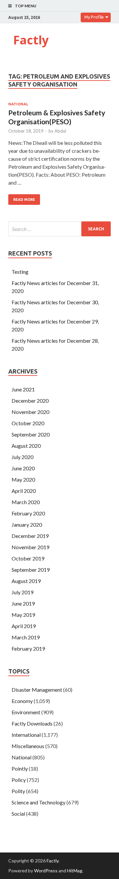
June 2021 (23, 389)
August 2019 (26, 581)
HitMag (74, 870)
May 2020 (23, 479)
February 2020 (28, 513)
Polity (18, 791)
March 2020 (26, 502)
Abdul (60, 131)
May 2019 (23, 615)
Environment (26, 712)
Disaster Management (37, 689)
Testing (20, 271)
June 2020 (23, 468)
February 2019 (28, 648)
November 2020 (30, 412)
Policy (19, 780)
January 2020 (27, 524)
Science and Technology (38, 802)
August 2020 (26, 445)
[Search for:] (59, 228)
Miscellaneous (28, 746)
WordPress (46, 870)
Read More (24, 200)
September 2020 (31, 434)
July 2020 (22, 457)
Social (18, 813)
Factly (31, 40)
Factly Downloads (32, 723)
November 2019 (30, 547)
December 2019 (30, 536)
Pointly (20, 768)
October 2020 (28, 423)
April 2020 (24, 491)
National (18, 104)
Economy (22, 701)
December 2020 (30, 400)
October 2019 (28, 558)
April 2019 (24, 626)
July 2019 (22, 592)
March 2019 (26, 637)
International (26, 735)
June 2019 (23, 603)
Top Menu (25, 5)
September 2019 (31, 569)
